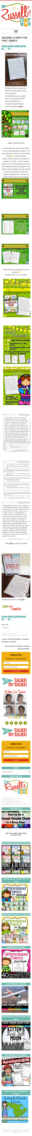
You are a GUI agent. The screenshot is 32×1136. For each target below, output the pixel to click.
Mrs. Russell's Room (16, 14)
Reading (9, 633)
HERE (21, 106)
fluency (18, 635)
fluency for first (24, 635)
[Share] (3, 49)
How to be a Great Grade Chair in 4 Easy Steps (16, 834)
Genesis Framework (10, 1131)
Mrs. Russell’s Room (9, 1129)
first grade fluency (12, 635)
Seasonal (14, 633)
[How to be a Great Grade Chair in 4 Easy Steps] (16, 828)
